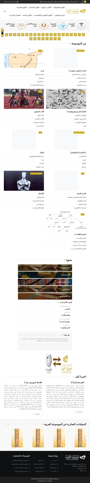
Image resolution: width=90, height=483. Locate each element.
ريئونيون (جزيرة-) (65, 321)
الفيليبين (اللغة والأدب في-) (78, 249)
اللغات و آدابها (46, 7)
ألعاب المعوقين (39, 112)
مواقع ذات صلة (39, 467)
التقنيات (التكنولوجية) (65, 306)
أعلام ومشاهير (80, 50)
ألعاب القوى (40, 115)
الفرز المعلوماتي (81, 201)
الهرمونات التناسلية (80, 115)
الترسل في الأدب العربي (79, 245)
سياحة (40, 50)
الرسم (84, 160)
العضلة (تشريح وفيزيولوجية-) (76, 112)
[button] (8, 424)
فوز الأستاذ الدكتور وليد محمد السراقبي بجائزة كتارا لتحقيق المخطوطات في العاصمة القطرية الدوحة (59, 1)
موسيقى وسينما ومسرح (36, 173)
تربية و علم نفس (66, 325)
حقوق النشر (53, 467)
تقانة (83, 173)
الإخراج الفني (40, 197)
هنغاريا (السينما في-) (38, 208)
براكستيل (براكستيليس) (78, 152)
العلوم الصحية (22, 7)
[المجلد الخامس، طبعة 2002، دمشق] (38, 438)
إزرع (42, 71)
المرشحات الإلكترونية (80, 208)
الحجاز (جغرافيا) (39, 74)
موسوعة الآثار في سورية (21, 467)
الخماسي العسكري (38, 122)
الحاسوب (67, 309)
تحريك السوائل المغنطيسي (36, 156)
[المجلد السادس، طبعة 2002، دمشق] (17, 438)
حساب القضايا (40, 167)
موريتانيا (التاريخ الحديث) (37, 85)
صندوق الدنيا (40, 204)
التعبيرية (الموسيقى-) (38, 201)
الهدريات (41, 163)
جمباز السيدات (40, 126)
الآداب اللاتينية (67, 312)
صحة (83, 91)
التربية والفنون (60, 15)
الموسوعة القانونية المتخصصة (19, 464)
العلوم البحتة (27, 15)
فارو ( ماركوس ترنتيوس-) (77, 71)
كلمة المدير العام (38, 464)
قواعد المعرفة (82, 204)
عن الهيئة (40, 460)
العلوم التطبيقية (59, 7)
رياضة (40, 91)
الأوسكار (41, 193)
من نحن (54, 460)
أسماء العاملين (39, 471)
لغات (82, 214)
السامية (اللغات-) (80, 234)
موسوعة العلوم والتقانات (21, 471)
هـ (38, 38)
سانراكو (84, 167)
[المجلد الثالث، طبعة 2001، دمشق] (80, 438)
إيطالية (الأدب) (65, 315)
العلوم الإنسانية (34, 7)
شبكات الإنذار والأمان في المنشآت (76, 197)
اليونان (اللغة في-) (81, 238)
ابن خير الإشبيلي (81, 85)
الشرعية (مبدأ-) (77, 382)
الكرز (84, 126)
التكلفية (84, 163)
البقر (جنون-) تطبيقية (80, 119)
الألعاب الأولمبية (39, 119)
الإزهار (42, 152)
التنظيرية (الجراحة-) (80, 122)
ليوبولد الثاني (82, 81)
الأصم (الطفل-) (65, 328)
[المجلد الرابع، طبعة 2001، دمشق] (59, 438)
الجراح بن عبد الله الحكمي (79, 74)
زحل (43, 160)
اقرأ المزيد (79, 412)
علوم (40, 132)
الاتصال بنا (53, 471)
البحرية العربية (81, 193)
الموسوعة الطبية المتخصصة (20, 460)
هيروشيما (41, 78)
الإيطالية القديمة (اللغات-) (79, 241)
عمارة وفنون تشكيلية (79, 132)
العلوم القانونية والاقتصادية (43, 15)
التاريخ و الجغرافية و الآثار (64, 319)
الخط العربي (82, 156)
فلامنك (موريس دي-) (33, 382)
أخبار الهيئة (53, 464)
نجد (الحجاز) (40, 81)
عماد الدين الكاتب (81, 78)
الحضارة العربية (15, 15)
